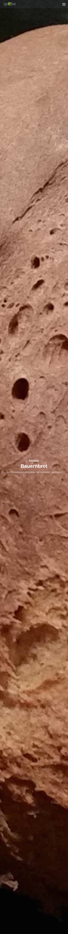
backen (34, 460)
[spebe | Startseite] (12, 4)
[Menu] (64, 4)
